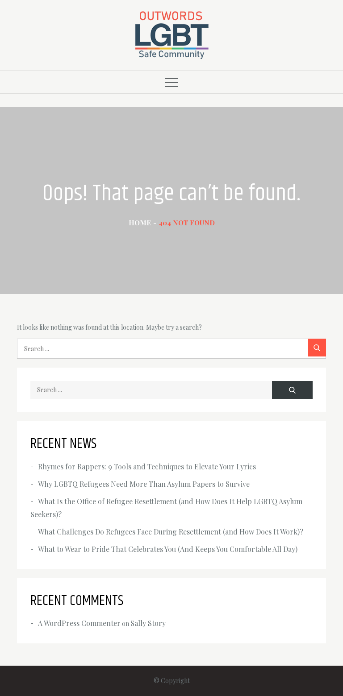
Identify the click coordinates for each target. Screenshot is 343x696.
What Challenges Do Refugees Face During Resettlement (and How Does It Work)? (170, 531)
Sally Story (148, 623)
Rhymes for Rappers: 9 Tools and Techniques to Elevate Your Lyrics (147, 466)
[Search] (317, 347)
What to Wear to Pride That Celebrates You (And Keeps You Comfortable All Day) (167, 549)
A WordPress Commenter (79, 623)
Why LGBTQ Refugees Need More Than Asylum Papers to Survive (144, 484)
